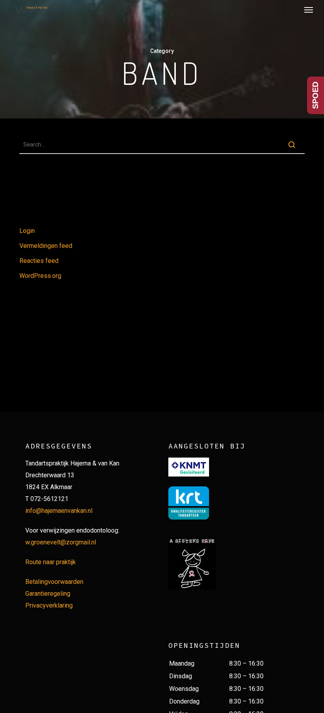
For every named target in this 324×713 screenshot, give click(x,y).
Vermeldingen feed (45, 246)
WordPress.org (40, 276)
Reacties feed (38, 261)
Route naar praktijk (50, 562)
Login (27, 231)
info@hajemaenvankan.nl (58, 510)
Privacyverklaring (49, 605)
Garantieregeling (47, 593)
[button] (308, 9)
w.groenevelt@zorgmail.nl (60, 542)
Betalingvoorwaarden (54, 581)
